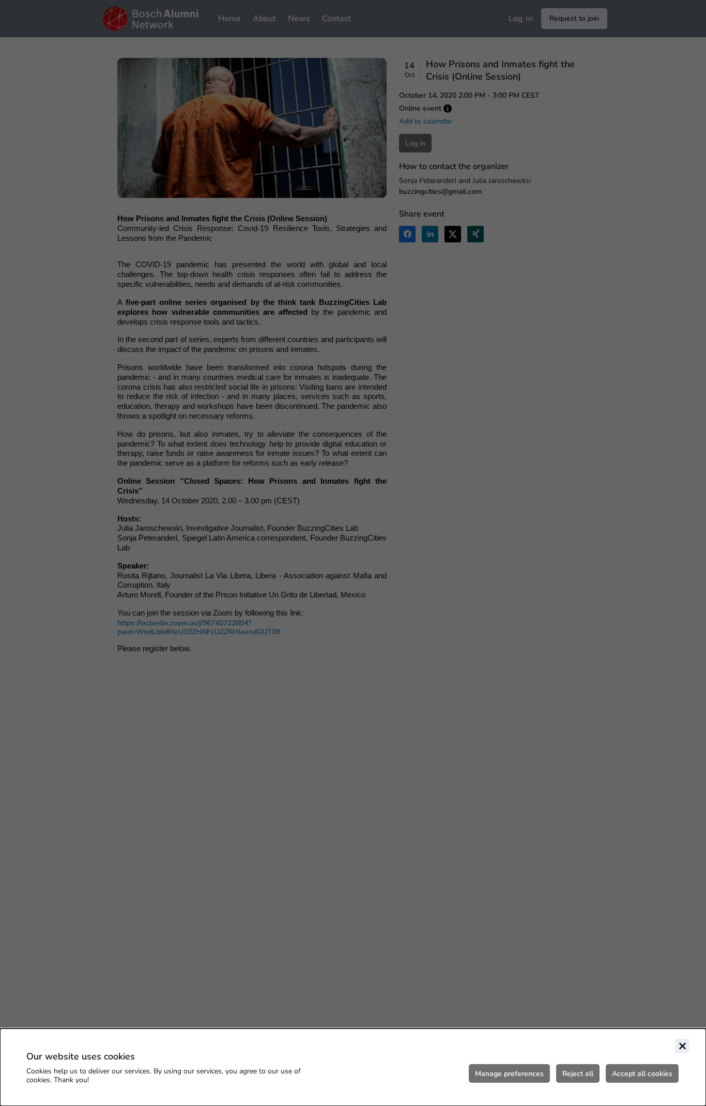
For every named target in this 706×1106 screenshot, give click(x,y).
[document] (353, 1067)
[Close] (682, 1046)
